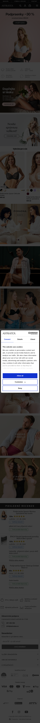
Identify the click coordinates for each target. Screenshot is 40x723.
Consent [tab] (7, 339)
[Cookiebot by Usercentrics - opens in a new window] (28, 333)
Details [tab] (20, 339)
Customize (19, 382)
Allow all (20, 376)
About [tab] (32, 339)
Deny (20, 388)
